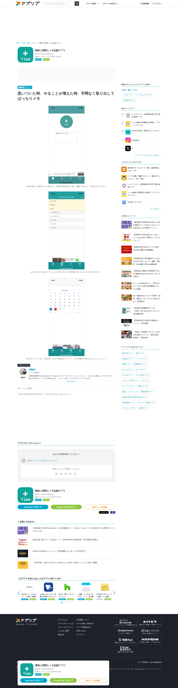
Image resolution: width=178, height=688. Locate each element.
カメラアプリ (141, 370)
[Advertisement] (66, 419)
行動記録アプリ (129, 100)
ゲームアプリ (143, 359)
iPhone (38, 59)
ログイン (158, 4)
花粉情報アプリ (128, 403)
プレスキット (81, 635)
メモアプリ (128, 95)
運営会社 (61, 635)
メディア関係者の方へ (84, 627)
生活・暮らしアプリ (29, 43)
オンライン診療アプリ (146, 403)
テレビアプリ (127, 370)
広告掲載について (82, 620)
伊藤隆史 (32, 369)
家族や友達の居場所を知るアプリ (135, 397)
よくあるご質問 (63, 631)
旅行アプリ (140, 353)
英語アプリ (126, 364)
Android (46, 59)
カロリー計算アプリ (130, 381)
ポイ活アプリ (127, 375)
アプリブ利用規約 (142, 662)
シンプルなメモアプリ (143, 95)
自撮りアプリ (143, 386)
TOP (18, 43)
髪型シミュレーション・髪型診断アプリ (137, 392)
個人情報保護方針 (156, 662)
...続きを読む (70, 381)
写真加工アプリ (128, 359)
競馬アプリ (143, 408)
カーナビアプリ (128, 386)
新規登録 (145, 4)
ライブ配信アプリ (142, 375)
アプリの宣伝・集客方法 (84, 623)
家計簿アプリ (127, 353)
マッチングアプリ (129, 408)
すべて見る (154, 209)
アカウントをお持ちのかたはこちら (45, 460)
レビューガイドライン (65, 627)
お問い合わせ (81, 631)
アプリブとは (62, 620)
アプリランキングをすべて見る (147, 155)
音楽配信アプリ (140, 364)
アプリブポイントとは (65, 623)
